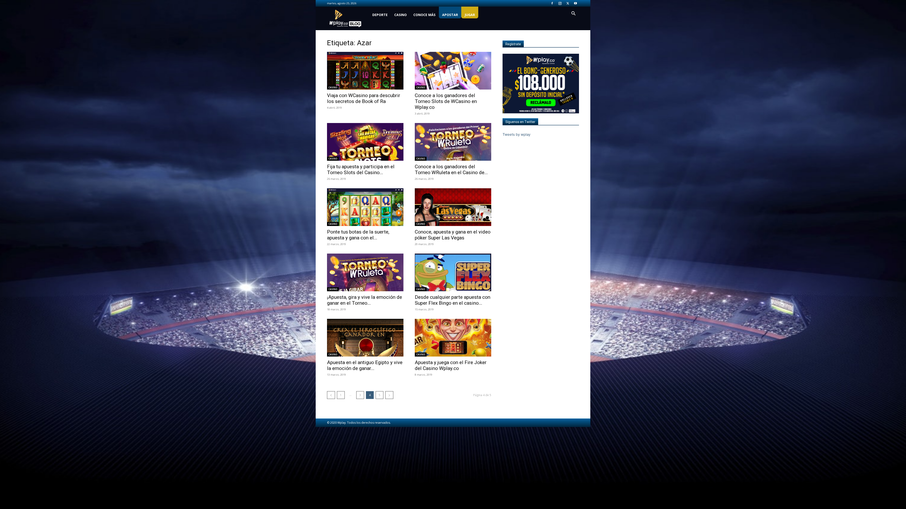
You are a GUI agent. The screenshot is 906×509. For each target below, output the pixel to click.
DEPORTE (380, 14)
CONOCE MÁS (424, 14)
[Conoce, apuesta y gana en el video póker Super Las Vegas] (453, 207)
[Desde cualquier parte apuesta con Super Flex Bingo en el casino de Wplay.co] (453, 272)
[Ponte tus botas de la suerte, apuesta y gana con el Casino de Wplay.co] (365, 207)
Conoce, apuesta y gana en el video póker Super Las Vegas (453, 235)
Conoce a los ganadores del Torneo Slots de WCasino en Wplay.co (446, 101)
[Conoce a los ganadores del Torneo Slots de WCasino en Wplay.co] (453, 71)
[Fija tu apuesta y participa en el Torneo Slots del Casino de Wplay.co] (365, 142)
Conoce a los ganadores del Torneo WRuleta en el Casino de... (451, 169)
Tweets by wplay (516, 134)
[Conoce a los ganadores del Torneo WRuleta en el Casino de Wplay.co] (453, 142)
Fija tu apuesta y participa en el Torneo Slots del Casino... (360, 169)
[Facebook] (552, 3)
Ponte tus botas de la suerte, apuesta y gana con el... (358, 235)
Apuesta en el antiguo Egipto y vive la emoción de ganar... (365, 365)
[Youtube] (575, 3)
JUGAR (470, 14)
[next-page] (389, 395)
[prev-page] (331, 395)
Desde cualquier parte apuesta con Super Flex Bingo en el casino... (452, 300)
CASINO (400, 14)
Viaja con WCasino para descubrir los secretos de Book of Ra (363, 98)
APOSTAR (450, 14)
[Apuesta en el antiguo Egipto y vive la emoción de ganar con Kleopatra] (365, 338)
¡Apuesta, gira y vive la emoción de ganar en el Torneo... (364, 300)
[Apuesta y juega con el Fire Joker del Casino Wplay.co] (453, 338)
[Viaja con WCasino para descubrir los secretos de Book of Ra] (365, 71)
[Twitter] (567, 3)
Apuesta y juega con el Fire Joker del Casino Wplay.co (451, 365)
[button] (573, 14)
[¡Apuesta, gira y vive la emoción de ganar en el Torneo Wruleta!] (365, 272)
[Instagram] (559, 3)
